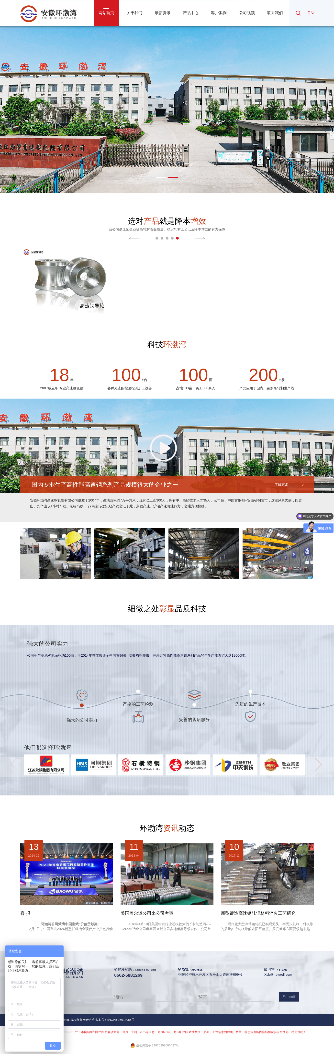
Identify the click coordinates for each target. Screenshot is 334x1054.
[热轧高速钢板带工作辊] (167, 249)
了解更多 (281, 485)
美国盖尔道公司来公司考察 (147, 913)
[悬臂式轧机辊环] (68, 249)
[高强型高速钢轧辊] (265, 249)
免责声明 (89, 1020)
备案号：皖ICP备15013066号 (114, 1020)
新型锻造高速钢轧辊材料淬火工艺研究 (258, 913)
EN (311, 12)
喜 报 (25, 913)
